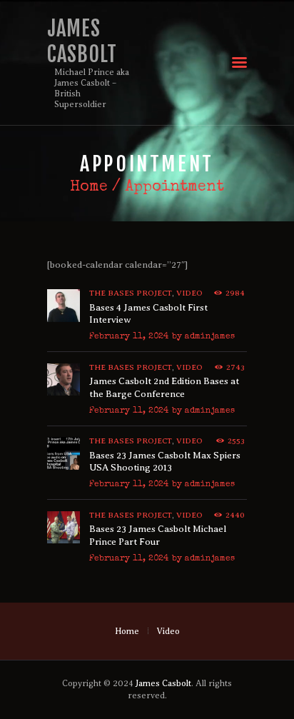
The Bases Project (130, 292)
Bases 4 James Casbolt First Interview (148, 314)
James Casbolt (163, 683)
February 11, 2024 (128, 337)
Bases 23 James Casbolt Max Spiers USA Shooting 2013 (164, 461)
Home (89, 187)
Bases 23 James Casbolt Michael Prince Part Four (157, 535)
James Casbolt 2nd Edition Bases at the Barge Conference (164, 387)
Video (189, 292)
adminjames (210, 337)
